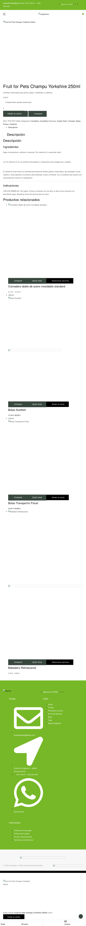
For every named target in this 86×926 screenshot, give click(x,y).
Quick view (37, 281)
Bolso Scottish (17, 410)
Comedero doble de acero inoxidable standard (36, 286)
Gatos (78, 121)
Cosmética (34, 121)
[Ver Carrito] (81, 14)
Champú (71, 121)
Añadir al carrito (14, 114)
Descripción (13, 127)
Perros (5, 124)
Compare (38, 114)
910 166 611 (31, 3)
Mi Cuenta (25, 924)
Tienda (3, 924)
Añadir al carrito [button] (58, 404)
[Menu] (5, 14)
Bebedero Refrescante (22, 668)
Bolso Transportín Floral (23, 503)
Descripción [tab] (16, 134)
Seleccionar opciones (60, 281)
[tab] (45, 127)
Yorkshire (13, 124)
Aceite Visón (62, 121)
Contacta (67, 924)
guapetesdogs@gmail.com (13, 3)
